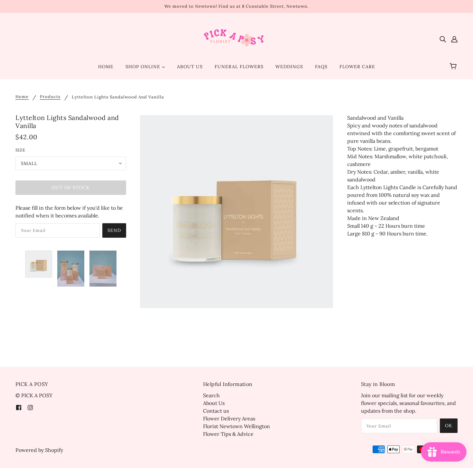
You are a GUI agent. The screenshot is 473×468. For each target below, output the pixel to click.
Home (22, 97)
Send (114, 230)
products (50, 97)
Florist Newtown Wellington (236, 426)
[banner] (236, 38)
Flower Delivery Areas (229, 418)
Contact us (216, 411)
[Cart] (454, 67)
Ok (448, 425)
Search (211, 395)
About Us (214, 403)
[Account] (454, 38)
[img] (443, 38)
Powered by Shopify (39, 450)
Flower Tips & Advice (228, 434)
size (20, 150)
